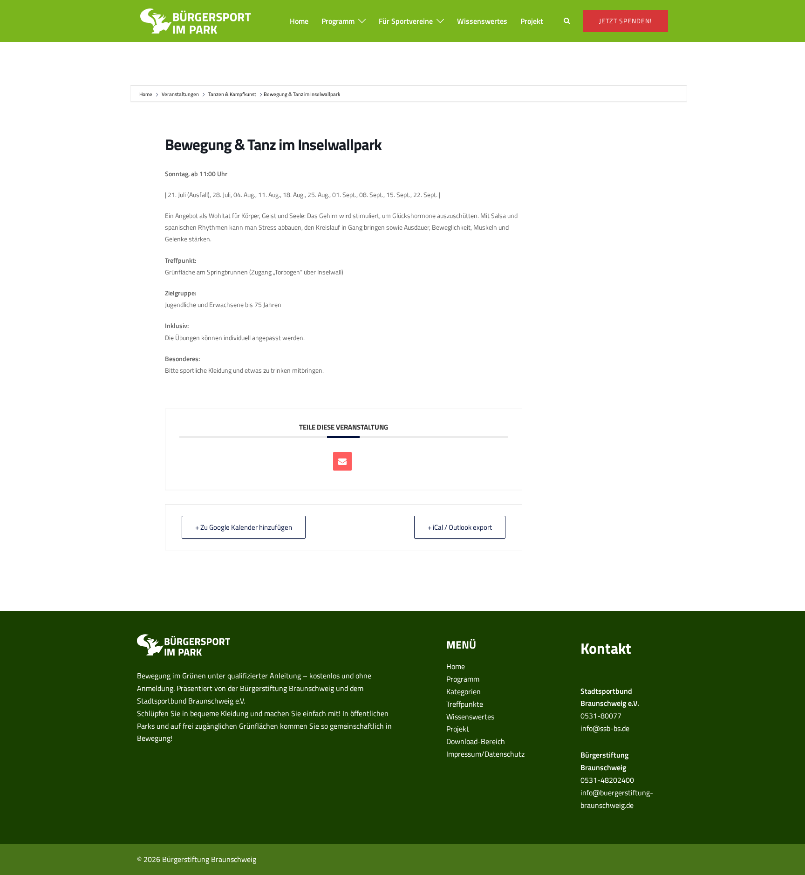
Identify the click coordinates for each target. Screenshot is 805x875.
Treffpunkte (464, 704)
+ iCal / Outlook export (460, 527)
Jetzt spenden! (625, 21)
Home (299, 21)
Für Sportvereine (406, 21)
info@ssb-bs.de (604, 728)
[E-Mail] (342, 461)
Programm (338, 21)
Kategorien (463, 691)
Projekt (531, 21)
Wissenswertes (482, 21)
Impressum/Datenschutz (485, 753)
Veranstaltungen (180, 94)
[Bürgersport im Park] (195, 20)
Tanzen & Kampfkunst (232, 94)
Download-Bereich (475, 741)
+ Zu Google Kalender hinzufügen (243, 527)
